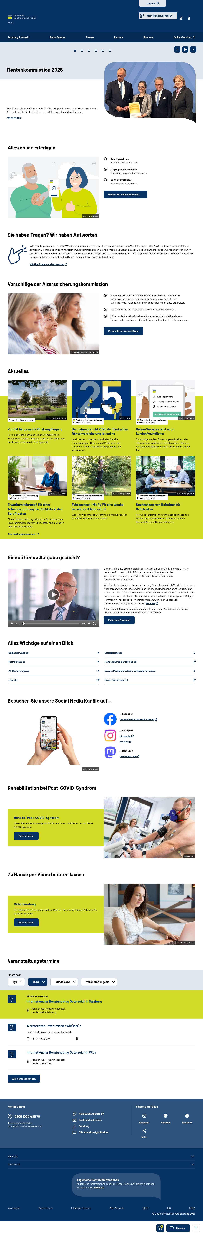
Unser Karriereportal (116, 679)
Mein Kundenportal (158, 15)
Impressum (14, 1207)
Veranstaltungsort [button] (97, 982)
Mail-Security (117, 1207)
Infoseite (99, 1187)
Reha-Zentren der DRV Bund (120, 661)
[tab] (75, 51)
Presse (90, 37)
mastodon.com (128, 756)
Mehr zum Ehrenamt (119, 620)
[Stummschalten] (89, 623)
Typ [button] (15, 982)
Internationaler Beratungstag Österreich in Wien (61, 1052)
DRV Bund (14, 1164)
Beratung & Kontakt (19, 37)
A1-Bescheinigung (18, 670)
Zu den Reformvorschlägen (123, 330)
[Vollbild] (94, 623)
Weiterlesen (14, 117)
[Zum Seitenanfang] (196, 1228)
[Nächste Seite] (193, 49)
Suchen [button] (150, 3)
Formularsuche (16, 661)
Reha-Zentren (58, 37)
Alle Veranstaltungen (24, 1078)
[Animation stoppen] (185, 49)
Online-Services (183, 37)
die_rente (125, 735)
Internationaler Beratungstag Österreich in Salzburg (64, 1001)
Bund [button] (36, 982)
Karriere (118, 37)
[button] (178, 1228)
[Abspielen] (53, 594)
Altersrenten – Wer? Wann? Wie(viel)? (54, 1026)
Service (12, 1156)
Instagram (144, 1122)
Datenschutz (46, 1207)
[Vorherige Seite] (177, 49)
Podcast (150, 603)
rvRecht (12, 679)
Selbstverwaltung (18, 652)
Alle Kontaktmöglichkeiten (94, 1132)
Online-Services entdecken (123, 194)
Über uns (148, 37)
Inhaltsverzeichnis (81, 1207)
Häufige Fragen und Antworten (47, 264)
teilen (144, 1137)
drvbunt (124, 741)
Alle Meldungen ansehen (22, 533)
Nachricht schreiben (90, 1119)
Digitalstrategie (113, 652)
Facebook (187, 1122)
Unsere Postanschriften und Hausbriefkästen (130, 670)
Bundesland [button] (62, 982)
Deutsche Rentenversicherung (137, 719)
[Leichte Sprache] (189, 18)
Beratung (84, 1126)
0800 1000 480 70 (27, 1116)
